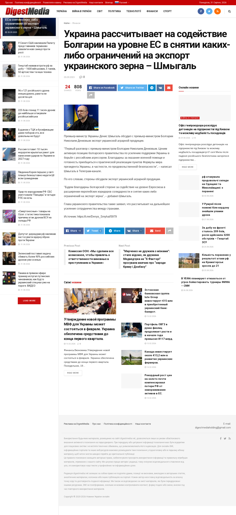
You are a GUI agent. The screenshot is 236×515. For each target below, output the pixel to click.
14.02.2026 (151, 367)
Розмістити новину (52, 2)
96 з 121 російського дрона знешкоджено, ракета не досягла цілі (33, 93)
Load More (29, 301)
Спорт (167, 11)
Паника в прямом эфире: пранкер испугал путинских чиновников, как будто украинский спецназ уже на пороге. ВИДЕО (34, 279)
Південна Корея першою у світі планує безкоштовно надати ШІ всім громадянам (36, 175)
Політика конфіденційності (28, 2)
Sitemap (109, 2)
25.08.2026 (208, 247)
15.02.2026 (70, 344)
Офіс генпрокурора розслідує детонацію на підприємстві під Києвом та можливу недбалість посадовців (204, 129)
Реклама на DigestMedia (75, 2)
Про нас (9, 2)
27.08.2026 (208, 219)
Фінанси (152, 11)
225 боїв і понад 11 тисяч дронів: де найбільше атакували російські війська (37, 113)
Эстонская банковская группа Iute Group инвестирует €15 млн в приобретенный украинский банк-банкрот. (159, 300)
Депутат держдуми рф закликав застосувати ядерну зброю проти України (37, 237)
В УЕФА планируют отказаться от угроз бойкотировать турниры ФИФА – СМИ (205, 282)
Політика (114, 11)
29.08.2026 (185, 138)
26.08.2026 (188, 290)
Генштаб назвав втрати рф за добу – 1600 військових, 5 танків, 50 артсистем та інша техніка (37, 68)
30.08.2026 (208, 196)
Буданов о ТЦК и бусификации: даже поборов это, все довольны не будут (36, 132)
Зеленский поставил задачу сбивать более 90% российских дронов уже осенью (36, 256)
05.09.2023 (69, 77)
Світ (100, 11)
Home (66, 23)
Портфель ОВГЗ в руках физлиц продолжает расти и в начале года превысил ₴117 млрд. (159, 331)
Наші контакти (96, 2)
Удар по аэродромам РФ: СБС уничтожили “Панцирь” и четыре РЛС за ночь (36, 194)
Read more (73, 373)
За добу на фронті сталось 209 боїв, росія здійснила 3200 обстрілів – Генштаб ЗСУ (216, 235)
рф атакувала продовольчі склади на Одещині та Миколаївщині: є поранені (215, 184)
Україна (61, 11)
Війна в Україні (81, 11)
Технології (133, 11)
